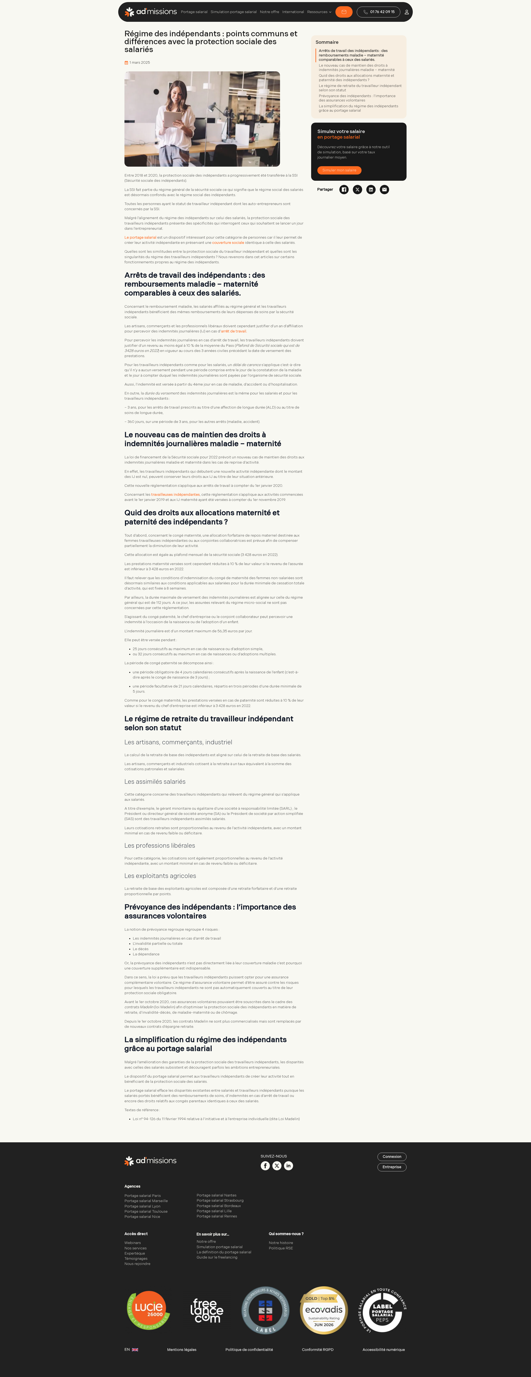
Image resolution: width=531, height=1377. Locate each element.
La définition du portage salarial (224, 1252)
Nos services (135, 1248)
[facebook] (265, 1165)
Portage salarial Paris (142, 1196)
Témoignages (135, 1258)
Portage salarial (194, 12)
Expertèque (134, 1253)
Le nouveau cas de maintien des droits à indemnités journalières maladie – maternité (357, 67)
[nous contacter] (344, 12)
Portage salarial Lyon (142, 1206)
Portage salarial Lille (214, 1211)
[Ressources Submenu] (329, 12)
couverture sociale (228, 242)
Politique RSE (281, 1248)
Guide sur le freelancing (217, 1257)
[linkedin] (288, 1165)
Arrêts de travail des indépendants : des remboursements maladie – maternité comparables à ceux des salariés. (353, 55)
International (293, 12)
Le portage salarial (140, 237)
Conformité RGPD (318, 1350)
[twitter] (276, 1165)
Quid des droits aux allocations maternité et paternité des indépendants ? (356, 77)
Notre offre (269, 12)
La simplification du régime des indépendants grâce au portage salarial (358, 108)
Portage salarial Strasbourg (220, 1201)
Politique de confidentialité (249, 1350)
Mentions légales (181, 1350)
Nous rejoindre (137, 1264)
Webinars (132, 1243)
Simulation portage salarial (234, 12)
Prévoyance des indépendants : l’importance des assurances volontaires (357, 98)
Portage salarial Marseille (146, 1201)
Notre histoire (281, 1243)
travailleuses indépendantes (175, 494)
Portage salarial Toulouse (146, 1211)
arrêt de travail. (234, 331)
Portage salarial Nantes (216, 1195)
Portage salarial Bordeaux (219, 1206)
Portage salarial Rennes (217, 1216)
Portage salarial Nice (142, 1217)
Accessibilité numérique (384, 1350)
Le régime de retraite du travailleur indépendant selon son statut (360, 88)
